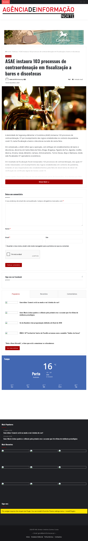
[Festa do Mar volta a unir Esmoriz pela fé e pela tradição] (44, 457)
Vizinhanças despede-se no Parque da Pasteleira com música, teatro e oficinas (38, 2)
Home (9, 52)
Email (7, 237)
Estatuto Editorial (37, 537)
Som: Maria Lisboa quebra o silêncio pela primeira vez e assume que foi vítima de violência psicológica (49, 313)
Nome (8, 229)
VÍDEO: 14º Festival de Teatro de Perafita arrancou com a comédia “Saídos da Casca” (50, 333)
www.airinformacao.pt (16, 79)
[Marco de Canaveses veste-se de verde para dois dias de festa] (15, 490)
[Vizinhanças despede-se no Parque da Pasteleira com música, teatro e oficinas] (72, 457)
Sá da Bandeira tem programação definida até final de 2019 (41, 323)
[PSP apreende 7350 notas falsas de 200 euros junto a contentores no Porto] (72, 490)
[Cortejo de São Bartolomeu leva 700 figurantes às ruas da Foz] (15, 457)
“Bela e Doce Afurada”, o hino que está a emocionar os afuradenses (29, 343)
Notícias (15, 52)
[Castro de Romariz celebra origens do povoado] (44, 474)
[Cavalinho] (44, 34)
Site (47, 237)
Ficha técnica (48, 537)
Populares (16, 294)
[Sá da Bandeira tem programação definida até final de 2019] (11, 326)
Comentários (72, 294)
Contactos (58, 537)
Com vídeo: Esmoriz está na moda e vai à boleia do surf (39, 302)
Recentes (44, 294)
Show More (43, 182)
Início (28, 537)
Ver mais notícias (12, 348)
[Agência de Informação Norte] (39, 12)
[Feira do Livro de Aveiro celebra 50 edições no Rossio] (15, 474)
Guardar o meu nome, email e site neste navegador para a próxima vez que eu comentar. (38, 246)
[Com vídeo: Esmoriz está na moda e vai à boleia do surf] (11, 305)
